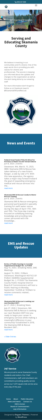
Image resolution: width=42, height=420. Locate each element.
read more (8, 188)
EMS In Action (20, 404)
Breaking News (25, 267)
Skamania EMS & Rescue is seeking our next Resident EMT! (19, 302)
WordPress (22, 417)
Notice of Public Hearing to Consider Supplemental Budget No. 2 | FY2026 (18, 265)
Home (8, 399)
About (15, 399)
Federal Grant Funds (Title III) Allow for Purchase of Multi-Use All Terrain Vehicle (20, 161)
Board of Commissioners (20, 406)
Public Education (27, 399)
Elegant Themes (22, 414)
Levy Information (19, 409)
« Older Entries (10, 336)
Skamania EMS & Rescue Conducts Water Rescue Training (20, 196)
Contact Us (27, 402)
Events (19, 163)
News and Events (14, 402)
